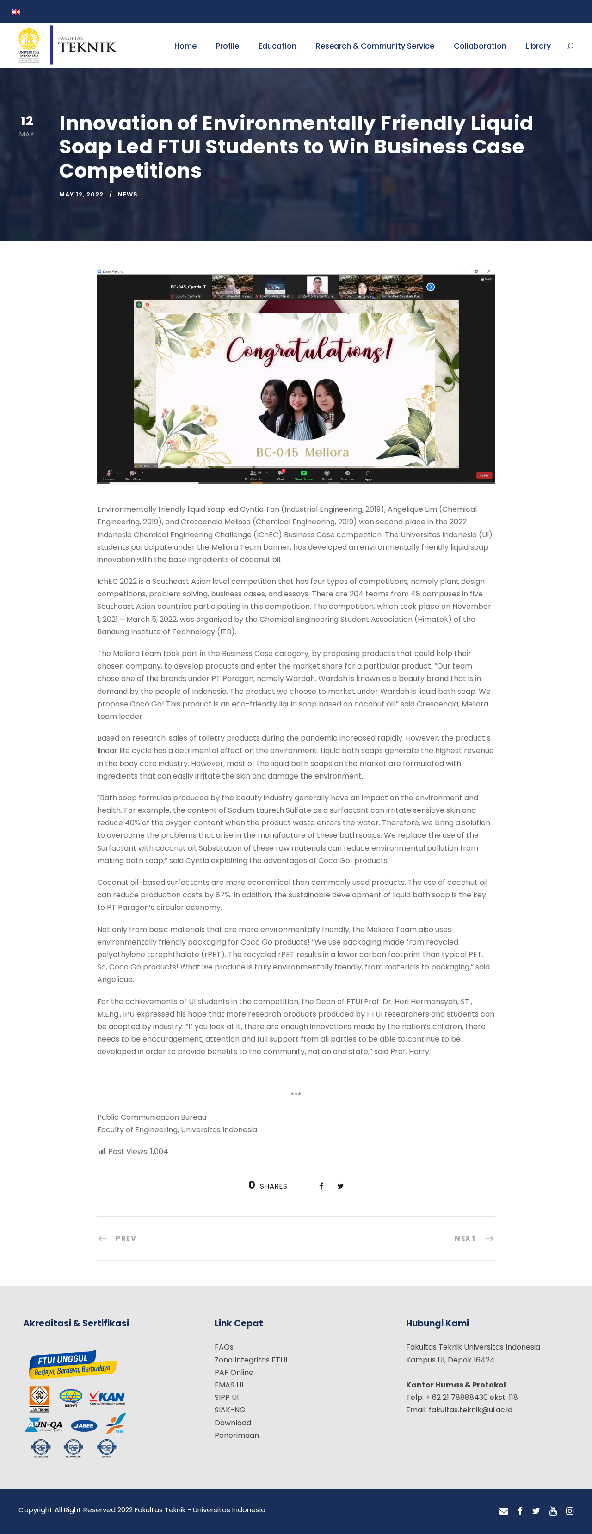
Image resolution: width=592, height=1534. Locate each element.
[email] (504, 1511)
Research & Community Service (375, 46)
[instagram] (570, 1511)
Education (277, 46)
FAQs (224, 1347)
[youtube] (553, 1511)
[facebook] (520, 1511)
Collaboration (480, 46)
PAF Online (234, 1372)
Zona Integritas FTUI (251, 1360)
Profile (227, 46)
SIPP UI (227, 1397)
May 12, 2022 (81, 194)
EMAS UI (229, 1385)
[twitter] (536, 1511)
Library (538, 46)
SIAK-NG (230, 1410)
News (128, 194)
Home (185, 46)
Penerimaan (237, 1435)
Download (233, 1422)
